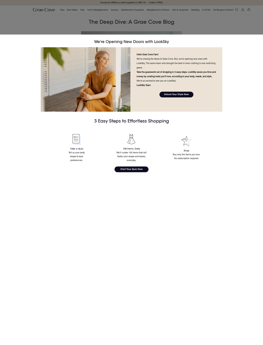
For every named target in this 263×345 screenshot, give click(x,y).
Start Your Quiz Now (131, 169)
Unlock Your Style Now (176, 94)
